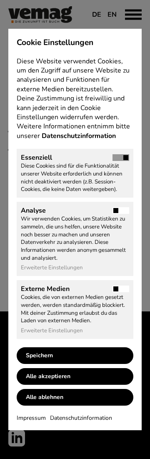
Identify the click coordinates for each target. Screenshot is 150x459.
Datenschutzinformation (80, 135)
